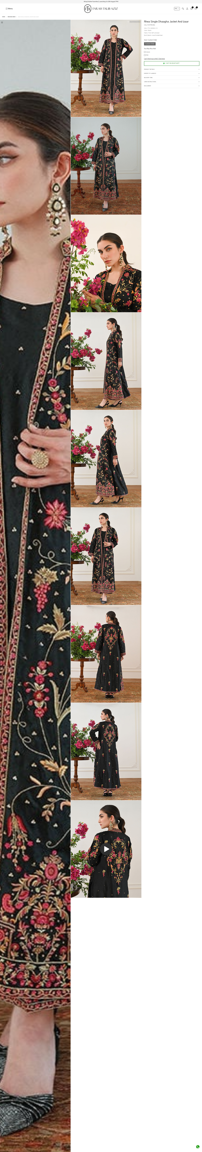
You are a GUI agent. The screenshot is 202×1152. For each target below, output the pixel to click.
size (150, 40)
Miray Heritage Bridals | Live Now (101, 1)
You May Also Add (150, 48)
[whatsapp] (198, 1147)
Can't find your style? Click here (154, 59)
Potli (147, 55)
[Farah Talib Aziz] (101, 8)
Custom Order (149, 44)
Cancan (148, 52)
